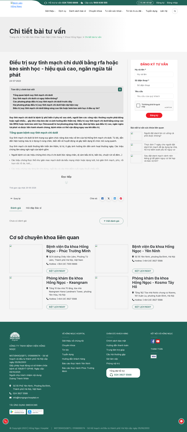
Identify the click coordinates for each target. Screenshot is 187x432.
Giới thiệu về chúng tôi (73, 340)
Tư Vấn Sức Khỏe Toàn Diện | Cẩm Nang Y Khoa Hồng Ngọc (52, 37)
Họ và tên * (140, 69)
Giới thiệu (49, 11)
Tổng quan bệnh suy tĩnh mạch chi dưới (33, 95)
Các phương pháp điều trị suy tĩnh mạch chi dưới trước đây (42, 101)
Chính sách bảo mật (116, 340)
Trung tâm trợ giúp (115, 350)
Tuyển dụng (151, 11)
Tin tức (65, 350)
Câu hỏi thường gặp (115, 354)
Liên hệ (163, 11)
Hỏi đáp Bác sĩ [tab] (33, 208)
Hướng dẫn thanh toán (117, 345)
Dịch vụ (62, 11)
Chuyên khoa (95, 11)
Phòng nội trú (113, 363)
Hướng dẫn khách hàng (73, 359)
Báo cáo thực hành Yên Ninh (76, 363)
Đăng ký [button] (160, 2)
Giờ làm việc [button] (112, 359)
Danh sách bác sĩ (77, 11)
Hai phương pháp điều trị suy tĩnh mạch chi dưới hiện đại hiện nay (45, 105)
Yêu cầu (139, 91)
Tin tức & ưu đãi (133, 11)
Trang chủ (14, 37)
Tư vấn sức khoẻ (113, 11)
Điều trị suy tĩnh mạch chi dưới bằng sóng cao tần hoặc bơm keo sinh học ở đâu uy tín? (56, 108)
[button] (120, 89)
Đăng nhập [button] (172, 2)
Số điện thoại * (142, 80)
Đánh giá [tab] (16, 208)
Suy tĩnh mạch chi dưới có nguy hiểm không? (35, 98)
